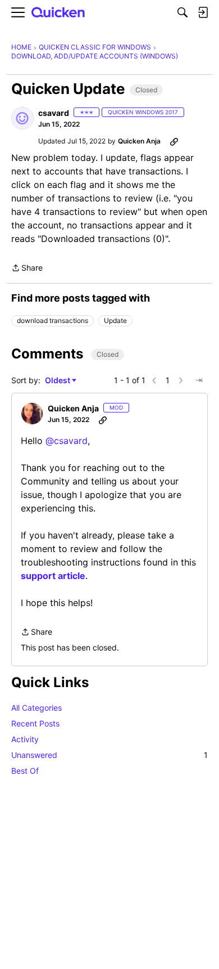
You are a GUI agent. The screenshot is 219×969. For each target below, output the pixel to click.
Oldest (58, 380)
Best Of (25, 770)
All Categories (36, 707)
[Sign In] (203, 12)
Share (27, 269)
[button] (22, 118)
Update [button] (115, 320)
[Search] (182, 12)
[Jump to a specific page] (199, 380)
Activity (25, 739)
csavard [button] (53, 113)
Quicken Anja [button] (139, 141)
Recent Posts (35, 723)
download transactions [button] (52, 320)
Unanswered (109, 755)
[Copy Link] (174, 141)
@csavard (66, 440)
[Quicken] (58, 12)
